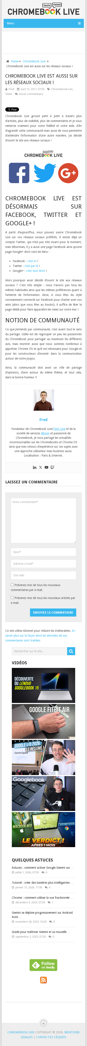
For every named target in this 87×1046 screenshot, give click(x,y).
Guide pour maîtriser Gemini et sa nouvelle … (41, 932)
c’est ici (31, 261)
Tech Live (59, 429)
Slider (8, 94)
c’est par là (31, 266)
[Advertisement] (45, 41)
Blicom (45, 433)
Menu (10, 23)
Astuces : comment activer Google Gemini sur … (43, 867)
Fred (11, 89)
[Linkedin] (35, 467)
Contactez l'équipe (51, 1037)
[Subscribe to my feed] (43, 982)
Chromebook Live (62, 89)
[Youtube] (46, 467)
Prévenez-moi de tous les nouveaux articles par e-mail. (43, 600)
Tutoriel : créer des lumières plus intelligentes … (42, 882)
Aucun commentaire (31, 94)
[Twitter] (40, 467)
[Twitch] (52, 467)
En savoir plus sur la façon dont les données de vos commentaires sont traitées (40, 635)
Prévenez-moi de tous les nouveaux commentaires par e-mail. (35, 587)
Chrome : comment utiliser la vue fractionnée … (42, 897)
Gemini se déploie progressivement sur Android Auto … (42, 915)
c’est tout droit (35, 270)
